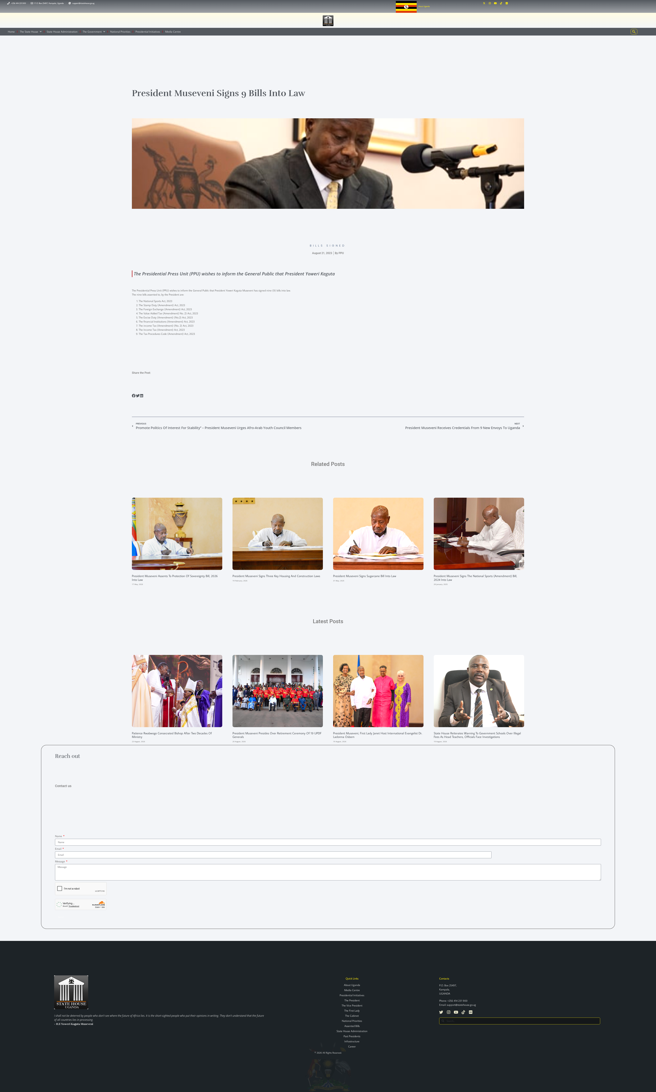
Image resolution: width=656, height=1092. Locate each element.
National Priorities (120, 31)
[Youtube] (495, 3)
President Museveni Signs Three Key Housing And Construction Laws (276, 576)
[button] (134, 396)
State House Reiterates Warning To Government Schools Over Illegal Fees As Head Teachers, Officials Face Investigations (477, 735)
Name (59, 836)
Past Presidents (352, 1036)
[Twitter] (441, 1012)
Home (11, 31)
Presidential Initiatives (147, 31)
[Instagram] (489, 3)
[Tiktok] (501, 3)
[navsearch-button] (634, 31)
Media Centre (173, 31)
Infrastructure (351, 1041)
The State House (29, 31)
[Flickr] (506, 3)
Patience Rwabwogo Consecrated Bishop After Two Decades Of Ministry (172, 735)
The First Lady (352, 1010)
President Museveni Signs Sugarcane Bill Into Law (364, 576)
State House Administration (62, 31)
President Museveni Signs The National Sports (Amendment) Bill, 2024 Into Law (475, 578)
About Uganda (424, 6)
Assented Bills (352, 1026)
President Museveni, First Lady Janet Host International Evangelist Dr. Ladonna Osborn (377, 735)
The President (352, 1000)
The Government (92, 31)
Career (352, 1046)
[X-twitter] (484, 3)
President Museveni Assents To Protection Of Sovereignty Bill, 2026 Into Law (175, 578)
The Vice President (352, 1005)
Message (60, 861)
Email (58, 848)
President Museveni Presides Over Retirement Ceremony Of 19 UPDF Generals (277, 735)
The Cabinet (352, 1015)
